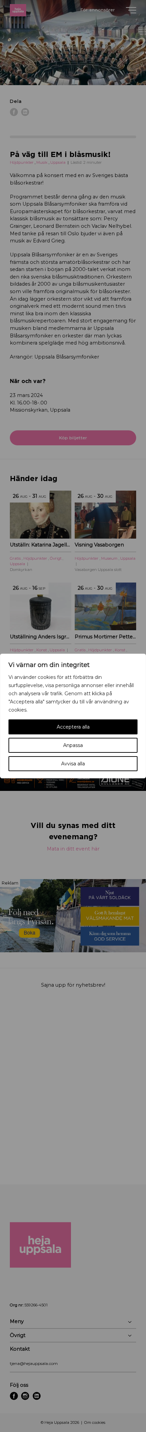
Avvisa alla (73, 764)
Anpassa (73, 745)
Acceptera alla (73, 727)
